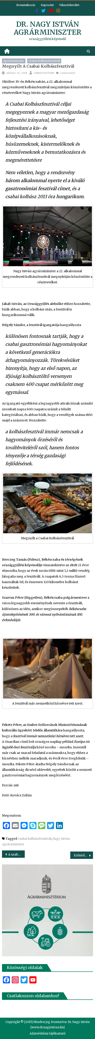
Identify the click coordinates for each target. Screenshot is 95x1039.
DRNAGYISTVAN (44, 73)
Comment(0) (67, 73)
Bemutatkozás (25, 5)
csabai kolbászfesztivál (34, 839)
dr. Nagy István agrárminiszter (48, 28)
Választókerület (69, 5)
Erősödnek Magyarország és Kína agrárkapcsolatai (83, 855)
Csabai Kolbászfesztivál (44, 60)
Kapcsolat (47, 5)
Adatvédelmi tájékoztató (47, 1033)
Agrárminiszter (13, 60)
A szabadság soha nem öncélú (16, 854)
